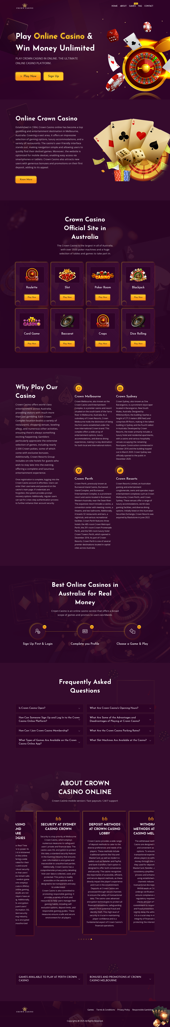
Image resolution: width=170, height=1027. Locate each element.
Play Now (29, 76)
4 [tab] (86, 939)
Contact (148, 6)
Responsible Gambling (142, 1009)
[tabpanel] (38, 869)
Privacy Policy (123, 1009)
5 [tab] (88, 939)
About (123, 6)
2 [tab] (81, 939)
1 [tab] (78, 939)
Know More (26, 179)
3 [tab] (83, 939)
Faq (140, 6)
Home (115, 6)
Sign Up (53, 76)
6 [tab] (91, 939)
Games (133, 5)
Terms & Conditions (105, 1009)
